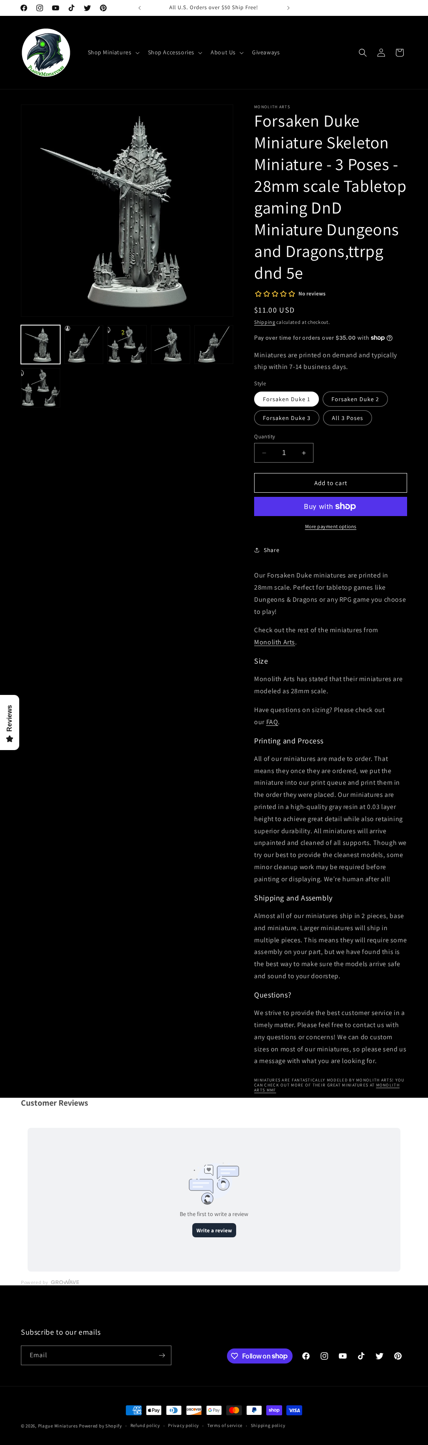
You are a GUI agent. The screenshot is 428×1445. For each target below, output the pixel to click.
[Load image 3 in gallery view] (127, 344)
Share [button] (271, 550)
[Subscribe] (162, 1355)
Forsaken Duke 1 (286, 399)
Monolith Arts (274, 642)
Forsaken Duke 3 (287, 418)
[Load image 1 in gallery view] (40, 344)
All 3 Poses (347, 418)
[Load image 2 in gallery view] (84, 344)
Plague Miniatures (58, 1426)
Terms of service (224, 1425)
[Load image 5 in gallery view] (214, 344)
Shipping (264, 322)
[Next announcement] (288, 8)
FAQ (272, 721)
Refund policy (145, 1425)
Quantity (264, 436)
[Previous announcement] (139, 8)
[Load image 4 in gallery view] (170, 344)
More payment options (331, 526)
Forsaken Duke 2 (355, 399)
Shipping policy (268, 1425)
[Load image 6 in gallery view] (40, 387)
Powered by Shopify (100, 1426)
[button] (113, 52)
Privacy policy (183, 1425)
